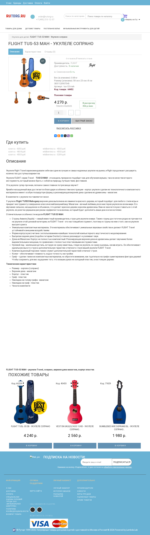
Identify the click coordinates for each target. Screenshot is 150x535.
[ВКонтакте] (55, 135)
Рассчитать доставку (69, 128)
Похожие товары (63, 95)
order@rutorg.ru (45, 16)
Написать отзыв (84, 58)
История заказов (61, 491)
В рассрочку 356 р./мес (89, 104)
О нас (8, 488)
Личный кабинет (61, 488)
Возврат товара (13, 514)
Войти (47, 3)
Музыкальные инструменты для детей (81, 29)
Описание (15, 51)
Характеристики (33, 52)
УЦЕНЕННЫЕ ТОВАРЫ (86, 497)
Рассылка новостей (58, 495)
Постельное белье (52, 29)
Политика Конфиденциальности (15, 510)
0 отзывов (70, 58)
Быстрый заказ (83, 121)
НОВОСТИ (81, 491)
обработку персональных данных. (118, 467)
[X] (65, 135)
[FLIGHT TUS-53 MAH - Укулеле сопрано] (16, 97)
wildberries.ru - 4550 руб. (54, 149)
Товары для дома (13, 29)
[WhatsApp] (71, 135)
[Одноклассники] (58, 135)
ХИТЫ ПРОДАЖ (84, 494)
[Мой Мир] (62, 135)
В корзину (63, 121)
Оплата (9, 494)
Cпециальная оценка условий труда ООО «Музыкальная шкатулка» (14, 501)
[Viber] (68, 135)
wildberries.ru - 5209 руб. (54, 154)
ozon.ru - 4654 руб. (17, 151)
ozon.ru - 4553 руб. (17, 154)
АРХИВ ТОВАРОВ (84, 500)
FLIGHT (74, 63)
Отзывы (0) (50, 52)
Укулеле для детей (20, 37)
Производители (85, 488)
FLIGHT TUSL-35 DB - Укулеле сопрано (30, 426)
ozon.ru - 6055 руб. (17, 149)
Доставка (11, 491)
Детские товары (32, 29)
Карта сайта (36, 491)
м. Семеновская (64, 72)
